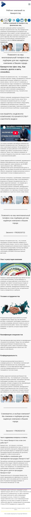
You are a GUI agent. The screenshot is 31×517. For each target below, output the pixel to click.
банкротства (12, 249)
